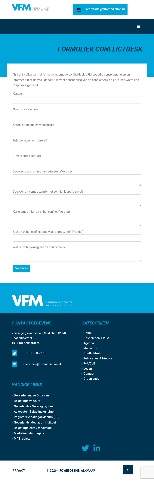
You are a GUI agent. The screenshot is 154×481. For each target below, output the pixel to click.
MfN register (23, 438)
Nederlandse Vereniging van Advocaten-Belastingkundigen (34, 409)
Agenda (88, 343)
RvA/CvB (89, 363)
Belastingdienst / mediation (33, 428)
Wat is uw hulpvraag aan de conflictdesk (39, 247)
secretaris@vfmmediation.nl (105, 9)
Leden (87, 368)
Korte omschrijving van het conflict (41, 211)
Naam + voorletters (25, 109)
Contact (88, 373)
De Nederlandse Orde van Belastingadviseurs (31, 398)
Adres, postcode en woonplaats (33, 125)
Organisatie (91, 378)
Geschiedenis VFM (96, 338)
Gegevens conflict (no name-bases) (42, 171)
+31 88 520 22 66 (34, 353)
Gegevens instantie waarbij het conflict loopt (48, 191)
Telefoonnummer (30, 140)
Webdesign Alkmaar (79, 470)
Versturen (21, 268)
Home (87, 333)
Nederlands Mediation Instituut (35, 422)
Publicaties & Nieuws (97, 358)
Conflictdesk (92, 353)
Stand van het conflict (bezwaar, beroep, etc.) (48, 232)
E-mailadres (27, 156)
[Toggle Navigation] (138, 26)
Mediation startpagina (29, 433)
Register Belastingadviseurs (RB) (37, 417)
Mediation (90, 348)
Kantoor (18, 93)
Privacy (19, 470)
